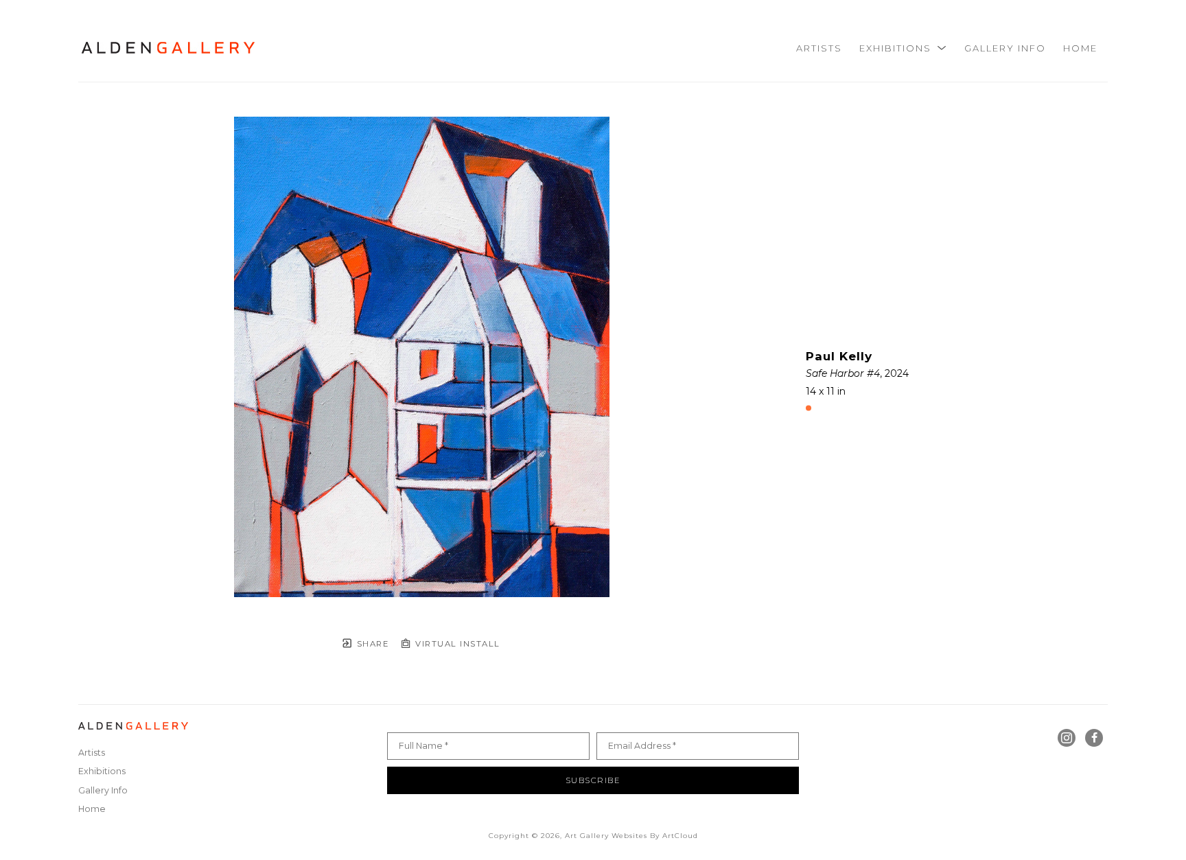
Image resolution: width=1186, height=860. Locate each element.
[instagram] (1066, 738)
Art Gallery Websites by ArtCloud (631, 835)
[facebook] (1094, 738)
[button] (903, 48)
